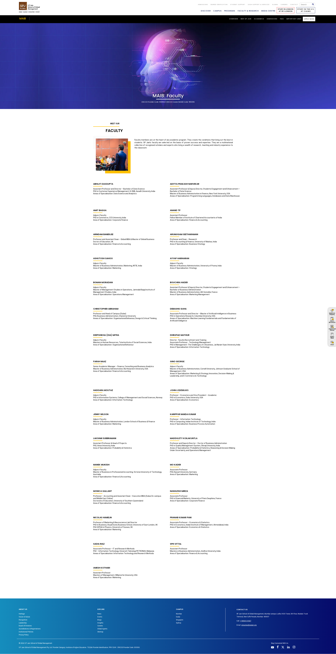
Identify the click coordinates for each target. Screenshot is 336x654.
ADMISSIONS (272, 19)
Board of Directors (25, 626)
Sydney (178, 623)
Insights (100, 623)
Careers (284, 5)
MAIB (22, 18)
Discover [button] (206, 11)
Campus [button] (217, 11)
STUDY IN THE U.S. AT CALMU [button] (305, 10)
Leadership (23, 623)
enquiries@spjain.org (249, 625)
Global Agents (102, 629)
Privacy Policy (23, 635)
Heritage (22, 614)
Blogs (99, 620)
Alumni (275, 5)
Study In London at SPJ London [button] (285, 10)
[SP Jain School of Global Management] (30, 7)
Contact (294, 5)
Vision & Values (24, 617)
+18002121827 (245, 621)
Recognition (23, 620)
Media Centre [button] (268, 11)
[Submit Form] (313, 4)
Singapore (179, 620)
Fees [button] (282, 19)
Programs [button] (229, 11)
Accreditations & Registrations (30, 629)
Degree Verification (219, 5)
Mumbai (179, 614)
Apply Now (309, 19)
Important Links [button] (293, 19)
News (99, 614)
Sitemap (100, 632)
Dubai (178, 617)
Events (99, 617)
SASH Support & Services (258, 5)
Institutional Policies (26, 632)
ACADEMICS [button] (259, 19)
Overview (233, 19)
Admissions (203, 5)
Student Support (237, 5)
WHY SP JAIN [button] (246, 19)
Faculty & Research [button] (248, 11)
